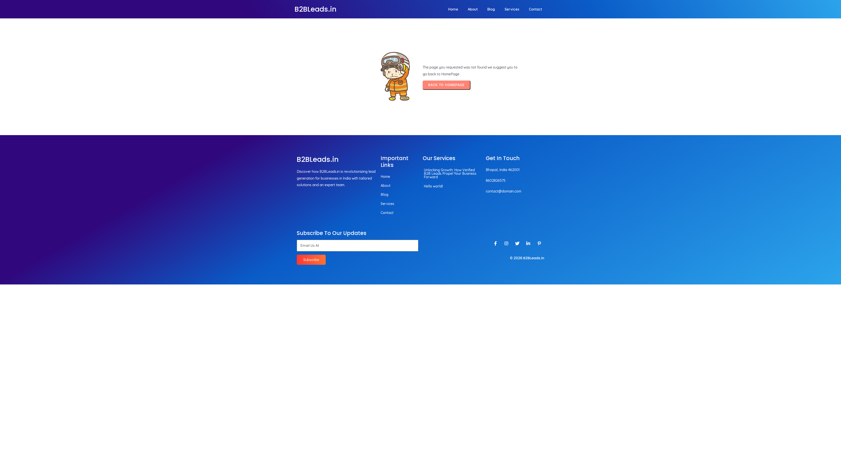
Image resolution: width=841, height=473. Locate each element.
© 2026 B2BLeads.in (527, 258)
